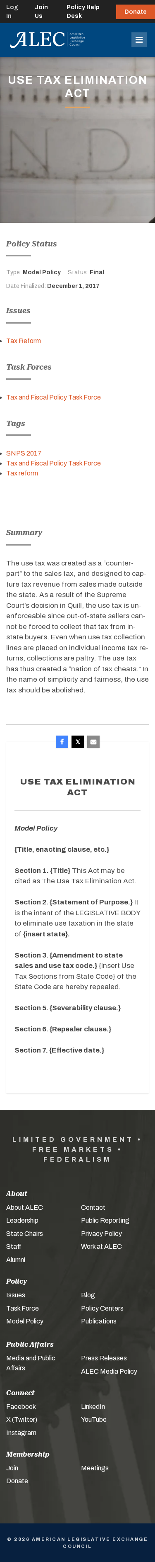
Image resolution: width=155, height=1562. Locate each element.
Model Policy (24, 1321)
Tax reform (22, 473)
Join (12, 1468)
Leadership (22, 1220)
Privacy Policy (101, 1233)
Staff (13, 1246)
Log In (12, 11)
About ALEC (24, 1207)
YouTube (94, 1419)
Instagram (21, 1432)
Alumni (15, 1259)
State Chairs (24, 1233)
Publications (99, 1321)
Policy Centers (102, 1308)
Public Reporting (105, 1220)
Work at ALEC (101, 1246)
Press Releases (104, 1358)
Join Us (41, 11)
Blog (88, 1295)
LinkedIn (93, 1406)
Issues (15, 1295)
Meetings (95, 1468)
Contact (93, 1207)
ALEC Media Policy (109, 1371)
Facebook (21, 1406)
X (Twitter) (21, 1419)
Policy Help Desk (83, 11)
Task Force (22, 1308)
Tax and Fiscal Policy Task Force (53, 397)
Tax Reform (23, 340)
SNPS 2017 (24, 453)
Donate (135, 12)
